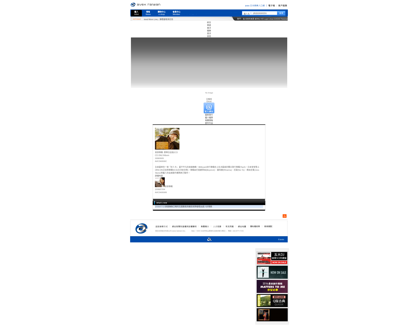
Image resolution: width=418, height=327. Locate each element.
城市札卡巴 (259, 19)
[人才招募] (217, 226)
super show (268, 19)
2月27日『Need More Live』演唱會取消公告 (145, 19)
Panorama (285, 19)
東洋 (209, 28)
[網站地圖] (242, 226)
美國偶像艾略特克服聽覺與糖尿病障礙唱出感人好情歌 (188, 207)
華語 (209, 25)
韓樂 (209, 31)
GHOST (277, 19)
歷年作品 (209, 123)
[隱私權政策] (254, 226)
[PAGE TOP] (285, 216)
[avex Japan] (206, 239)
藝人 (136, 13)
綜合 (209, 22)
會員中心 (176, 13)
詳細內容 (159, 176)
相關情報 (209, 120)
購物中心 (162, 13)
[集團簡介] (204, 226)
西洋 (209, 33)
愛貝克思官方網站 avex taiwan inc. (154, 4)
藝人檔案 (209, 118)
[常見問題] (229, 226)
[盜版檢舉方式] (161, 226)
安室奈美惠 (249, 19)
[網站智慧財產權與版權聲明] (184, 226)
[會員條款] (268, 226)
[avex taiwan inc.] (142, 228)
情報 (148, 13)
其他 (209, 36)
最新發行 (209, 115)
